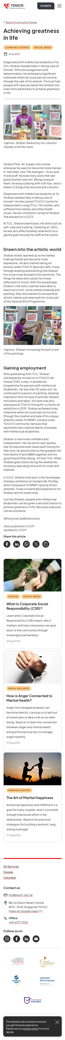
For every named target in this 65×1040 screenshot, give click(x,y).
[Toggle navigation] (59, 5)
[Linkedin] (26, 938)
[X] (36, 544)
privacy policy (31, 1028)
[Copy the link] (45, 544)
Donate (46, 6)
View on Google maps (26, 911)
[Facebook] (6, 544)
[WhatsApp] (26, 544)
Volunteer (11, 877)
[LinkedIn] (16, 544)
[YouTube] (36, 938)
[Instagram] (6, 938)
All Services (11, 866)
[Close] (57, 1022)
